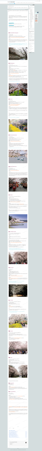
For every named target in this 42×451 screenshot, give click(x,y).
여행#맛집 (11, 430)
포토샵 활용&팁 (21, 2)
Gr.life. (29, 50)
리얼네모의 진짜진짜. (30, 51)
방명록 (33, 2)
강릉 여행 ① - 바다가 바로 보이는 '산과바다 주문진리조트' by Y (13, 436)
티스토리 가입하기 (33, 52)
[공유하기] (10, 428)
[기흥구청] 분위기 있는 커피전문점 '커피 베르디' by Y (13, 433)
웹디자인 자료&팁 (29, 2)
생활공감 (32, 2)
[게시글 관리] (11, 428)
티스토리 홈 (30, 52)
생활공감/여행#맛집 (27, 9)
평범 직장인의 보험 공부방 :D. (31, 48)
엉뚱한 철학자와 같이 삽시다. (31, 46)
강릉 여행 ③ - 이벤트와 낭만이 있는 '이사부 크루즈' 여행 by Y (13, 435)
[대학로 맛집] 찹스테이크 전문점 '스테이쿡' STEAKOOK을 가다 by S (14, 437)
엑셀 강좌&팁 (24, 2)
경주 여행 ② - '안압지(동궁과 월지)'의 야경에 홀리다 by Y (13, 431)
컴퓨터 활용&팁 (18, 2)
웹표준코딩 (26, 2)
